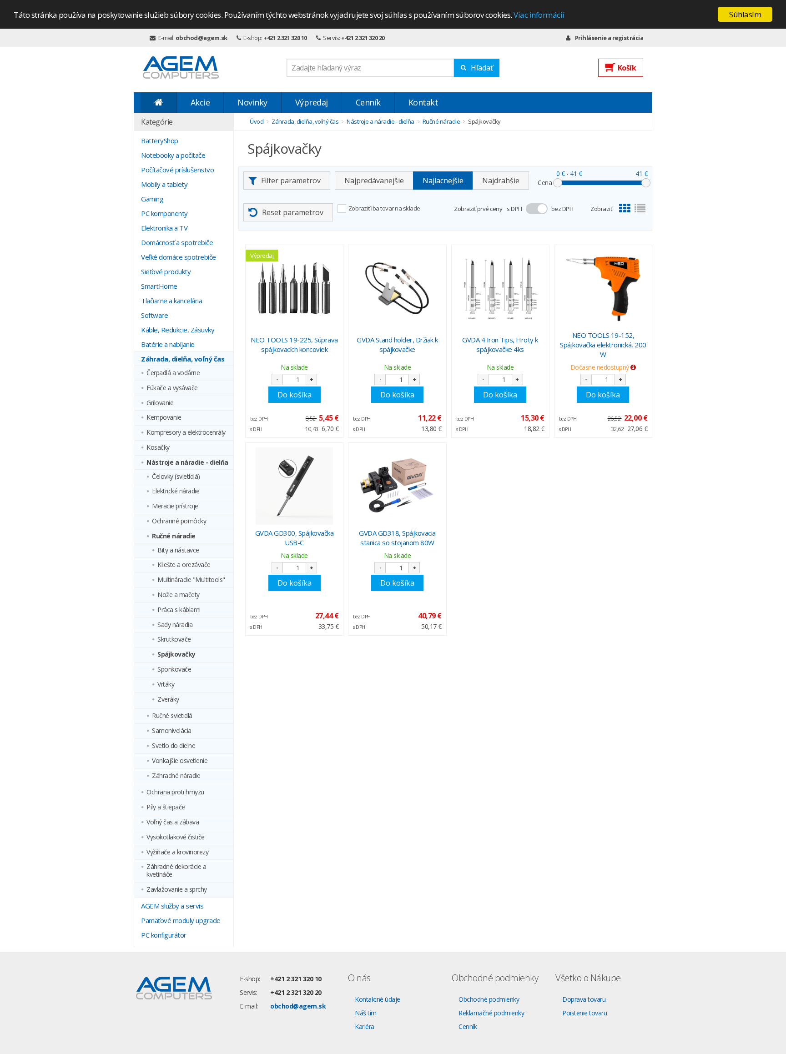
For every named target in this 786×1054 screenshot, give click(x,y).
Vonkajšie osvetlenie (179, 761)
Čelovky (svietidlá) (176, 477)
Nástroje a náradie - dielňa (187, 463)
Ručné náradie (174, 536)
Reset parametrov (292, 212)
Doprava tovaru (583, 999)
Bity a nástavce (178, 550)
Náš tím (366, 1013)
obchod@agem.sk (201, 38)
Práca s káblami (179, 610)
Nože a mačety (178, 595)
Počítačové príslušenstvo (177, 170)
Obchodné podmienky (488, 999)
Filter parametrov (291, 181)
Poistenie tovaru (584, 1013)
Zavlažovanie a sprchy (176, 889)
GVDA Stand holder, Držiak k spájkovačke (397, 344)
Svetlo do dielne (173, 746)
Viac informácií (539, 15)
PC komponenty (164, 213)
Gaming (152, 199)
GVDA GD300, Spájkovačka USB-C (294, 537)
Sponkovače (174, 669)
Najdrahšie (500, 181)
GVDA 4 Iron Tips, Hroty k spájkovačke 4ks (500, 344)
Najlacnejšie (443, 181)
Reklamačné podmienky (491, 1013)
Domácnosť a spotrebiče (177, 242)
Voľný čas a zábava (172, 822)
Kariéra (364, 1026)
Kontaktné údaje (377, 999)
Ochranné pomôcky (179, 521)
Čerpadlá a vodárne (173, 373)
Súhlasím (745, 14)
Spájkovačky (176, 654)
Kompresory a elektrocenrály (186, 433)
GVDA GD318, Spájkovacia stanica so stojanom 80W (397, 537)
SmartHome (159, 286)
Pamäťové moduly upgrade (181, 920)
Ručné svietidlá (172, 716)
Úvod (256, 121)
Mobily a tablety (164, 184)
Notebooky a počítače (173, 155)
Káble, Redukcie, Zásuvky (177, 330)
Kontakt (423, 102)
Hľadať (482, 68)
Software (154, 315)
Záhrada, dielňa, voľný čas (182, 359)
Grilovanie (159, 403)
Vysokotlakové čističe (175, 837)
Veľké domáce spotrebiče (178, 257)
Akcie (200, 102)
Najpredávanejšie (374, 181)
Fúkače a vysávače (172, 388)
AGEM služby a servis (172, 906)
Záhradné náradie (176, 776)
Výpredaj (311, 102)
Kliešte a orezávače (184, 565)
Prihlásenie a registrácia (609, 38)
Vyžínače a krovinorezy (177, 852)
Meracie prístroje (175, 506)
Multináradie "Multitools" (191, 580)
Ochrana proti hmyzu (175, 792)
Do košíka (294, 395)
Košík (627, 68)
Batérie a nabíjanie (168, 344)
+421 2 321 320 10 (285, 38)
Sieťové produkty (166, 271)
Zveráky (168, 699)
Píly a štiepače (165, 807)
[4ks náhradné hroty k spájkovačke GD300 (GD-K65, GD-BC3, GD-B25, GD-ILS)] (500, 288)
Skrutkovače (174, 639)
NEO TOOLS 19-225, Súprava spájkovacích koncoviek (294, 344)
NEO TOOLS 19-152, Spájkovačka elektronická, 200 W (603, 345)
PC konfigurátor (163, 935)
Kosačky (158, 448)
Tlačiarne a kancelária (171, 300)
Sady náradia (174, 625)
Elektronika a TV (164, 228)
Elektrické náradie (175, 491)
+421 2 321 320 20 (363, 38)
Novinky (252, 102)
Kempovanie (163, 418)
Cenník (368, 102)
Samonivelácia (171, 731)
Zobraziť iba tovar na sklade (384, 208)
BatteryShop (159, 140)
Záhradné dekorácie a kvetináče (176, 870)
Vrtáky (165, 684)
